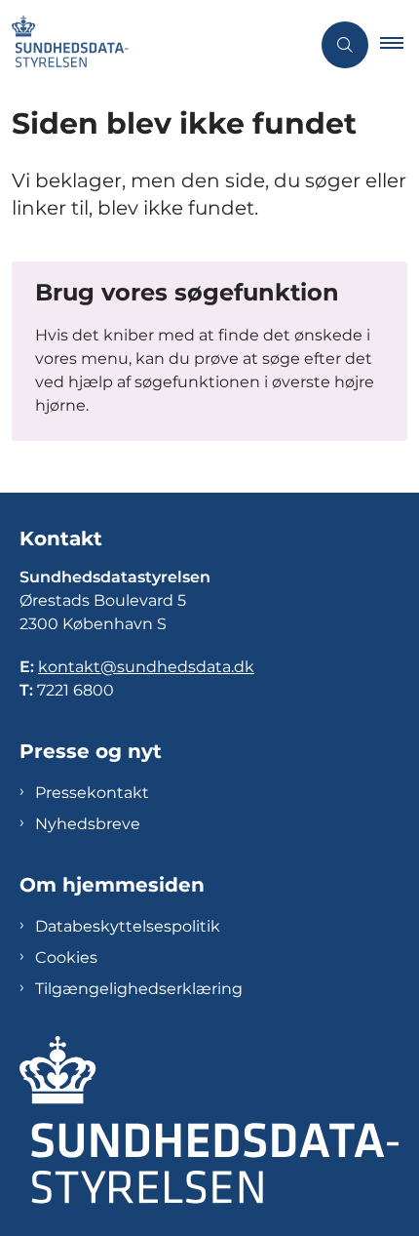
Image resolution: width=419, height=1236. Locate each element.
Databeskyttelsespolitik (127, 926)
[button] (399, 45)
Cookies (66, 957)
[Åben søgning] (345, 44)
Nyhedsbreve (87, 824)
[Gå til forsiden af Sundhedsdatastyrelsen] (155, 45)
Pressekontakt (92, 792)
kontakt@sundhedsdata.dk (146, 667)
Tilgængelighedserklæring (139, 988)
